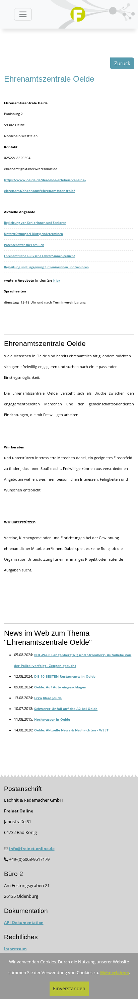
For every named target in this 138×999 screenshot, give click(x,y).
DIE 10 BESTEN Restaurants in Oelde (64, 676)
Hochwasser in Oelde (52, 719)
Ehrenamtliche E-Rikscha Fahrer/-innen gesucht (39, 256)
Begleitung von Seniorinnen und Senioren (35, 223)
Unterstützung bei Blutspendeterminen (33, 234)
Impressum (15, 948)
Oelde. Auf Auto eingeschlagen (60, 687)
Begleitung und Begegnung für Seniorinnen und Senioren (46, 267)
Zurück (122, 63)
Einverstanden (69, 988)
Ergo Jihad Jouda (48, 697)
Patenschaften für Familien (24, 245)
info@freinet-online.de (32, 848)
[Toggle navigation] (23, 14)
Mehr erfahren (114, 972)
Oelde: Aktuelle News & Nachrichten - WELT (71, 730)
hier (56, 280)
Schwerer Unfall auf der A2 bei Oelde (65, 708)
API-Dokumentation (24, 922)
